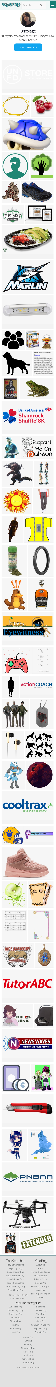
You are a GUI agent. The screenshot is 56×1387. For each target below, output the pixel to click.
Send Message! (28, 47)
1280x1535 (38, 1090)
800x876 (7, 201)
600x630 (7, 906)
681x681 (7, 177)
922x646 (27, 457)
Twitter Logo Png (15, 1310)
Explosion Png (40, 1328)
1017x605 (31, 221)
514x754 (7, 787)
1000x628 (8, 1228)
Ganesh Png (28, 1358)
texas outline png (15, 1282)
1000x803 (8, 484)
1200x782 (27, 201)
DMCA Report (40, 1275)
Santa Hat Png (15, 1314)
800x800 (7, 574)
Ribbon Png (15, 1321)
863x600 (7, 1025)
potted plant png (15, 1290)
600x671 (7, 757)
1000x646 (8, 291)
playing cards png (15, 1264)
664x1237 (8, 1252)
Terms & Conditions (40, 1271)
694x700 (33, 906)
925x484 (26, 1252)
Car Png (28, 1340)
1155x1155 (37, 727)
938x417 (7, 1000)
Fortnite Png (40, 1332)
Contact (40, 1268)
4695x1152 (8, 1125)
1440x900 (8, 148)
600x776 (38, 374)
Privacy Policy (40, 1279)
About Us (40, 1264)
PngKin (15, 1324)
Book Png (28, 1355)
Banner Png (28, 1362)
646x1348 (39, 672)
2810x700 (8, 822)
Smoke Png (40, 1317)
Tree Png (40, 1314)
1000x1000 (8, 326)
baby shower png (15, 1271)
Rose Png (15, 1317)
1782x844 (8, 643)
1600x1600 (8, 1090)
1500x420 (8, 1193)
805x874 (7, 727)
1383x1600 (36, 177)
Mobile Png (15, 1328)
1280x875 (32, 347)
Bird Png (28, 1344)
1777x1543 (8, 843)
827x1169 (8, 939)
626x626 (7, 347)
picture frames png (15, 1275)
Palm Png (40, 1306)
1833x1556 (8, 221)
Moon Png (40, 1321)
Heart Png (15, 1332)
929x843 (7, 672)
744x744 (37, 114)
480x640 (39, 512)
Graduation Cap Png (40, 1324)
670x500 (39, 1025)
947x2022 (40, 484)
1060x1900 (35, 939)
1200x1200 (31, 541)
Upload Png (40, 1282)
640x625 (31, 757)
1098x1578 (8, 608)
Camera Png (40, 1310)
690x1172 (41, 966)
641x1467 (35, 608)
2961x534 (26, 695)
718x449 (25, 397)
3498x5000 (35, 1159)
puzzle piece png (15, 1279)
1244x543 (8, 91)
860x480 (7, 256)
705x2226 (8, 695)
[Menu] (53, 4)
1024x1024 (8, 374)
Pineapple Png (28, 1348)
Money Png (28, 1337)
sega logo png (15, 1268)
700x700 (7, 114)
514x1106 (8, 541)
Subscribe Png (15, 1306)
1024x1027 (32, 787)
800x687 (7, 512)
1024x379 (8, 1060)
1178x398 (31, 843)
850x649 (7, 966)
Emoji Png (28, 1351)
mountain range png (15, 1286)
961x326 (7, 432)
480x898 (7, 1159)
